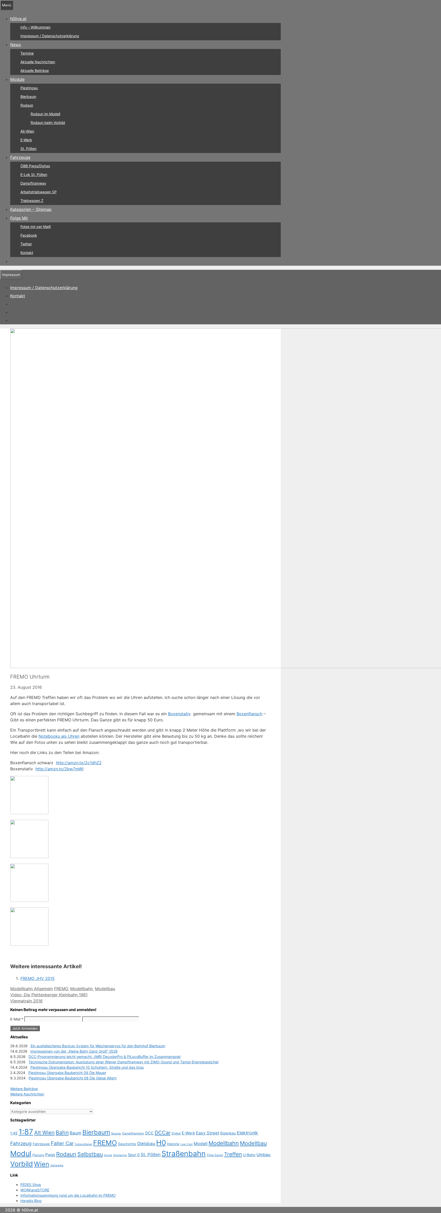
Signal (108, 1155)
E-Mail (16, 1019)
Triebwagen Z (31, 200)
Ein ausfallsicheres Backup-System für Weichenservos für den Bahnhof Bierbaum (98, 1046)
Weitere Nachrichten (27, 1094)
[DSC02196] (29, 944)
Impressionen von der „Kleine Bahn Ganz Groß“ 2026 (74, 1051)
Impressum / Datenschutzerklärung (49, 36)
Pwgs (50, 1154)
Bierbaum (28, 96)
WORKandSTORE (34, 1190)
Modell (200, 1143)
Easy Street (207, 1132)
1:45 (14, 1133)
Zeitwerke (56, 1165)
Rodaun (26, 105)
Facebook (28, 235)
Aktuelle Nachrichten (37, 62)
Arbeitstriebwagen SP (38, 192)
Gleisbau (146, 1143)
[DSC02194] (29, 856)
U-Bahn (249, 1155)
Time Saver (215, 1155)
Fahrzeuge (20, 157)
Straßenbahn (184, 1153)
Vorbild (21, 1164)
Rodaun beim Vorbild (48, 122)
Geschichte (127, 1144)
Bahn (62, 1132)
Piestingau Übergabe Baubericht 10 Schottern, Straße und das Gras (87, 1067)
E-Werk (26, 140)
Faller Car (62, 1143)
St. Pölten (28, 148)
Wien (41, 1164)
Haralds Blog (31, 1200)
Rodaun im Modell (45, 114)
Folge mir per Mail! (35, 226)
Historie (173, 1144)
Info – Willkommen (35, 27)
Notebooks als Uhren (59, 736)
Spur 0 (134, 1155)
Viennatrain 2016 (26, 1000)
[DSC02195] (29, 900)
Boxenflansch (249, 713)
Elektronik (247, 1132)
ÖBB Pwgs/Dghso (35, 166)
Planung (38, 1155)
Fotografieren (83, 1144)
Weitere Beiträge (24, 1089)
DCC (149, 1133)
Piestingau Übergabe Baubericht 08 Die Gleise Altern (73, 1078)
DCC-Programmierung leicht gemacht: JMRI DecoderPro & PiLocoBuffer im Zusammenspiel (104, 1056)
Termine (27, 53)
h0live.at (18, 18)
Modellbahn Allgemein (31, 988)
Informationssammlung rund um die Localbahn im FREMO (68, 1195)
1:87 (26, 1131)
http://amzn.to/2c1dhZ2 (79, 762)
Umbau (263, 1154)
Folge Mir (19, 218)
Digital (176, 1133)
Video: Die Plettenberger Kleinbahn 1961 (49, 994)
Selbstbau (90, 1154)
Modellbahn (81, 988)
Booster (116, 1133)
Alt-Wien (27, 131)
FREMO (61, 988)
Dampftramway (33, 183)
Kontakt (26, 252)
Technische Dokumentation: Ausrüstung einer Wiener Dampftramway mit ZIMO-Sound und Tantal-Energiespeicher (124, 1062)
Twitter (26, 244)
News (15, 44)
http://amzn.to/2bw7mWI (59, 768)
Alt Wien (44, 1132)
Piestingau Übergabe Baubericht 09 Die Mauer (67, 1072)
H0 (161, 1142)
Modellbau (105, 988)
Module (17, 79)
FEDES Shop (30, 1184)
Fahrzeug (21, 1143)
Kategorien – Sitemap (31, 209)
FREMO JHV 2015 (37, 978)
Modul (20, 1153)
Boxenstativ (179, 713)
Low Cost (186, 1144)
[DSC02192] (29, 812)
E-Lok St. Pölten (33, 174)
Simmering (120, 1155)
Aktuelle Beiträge (34, 70)
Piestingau (29, 88)
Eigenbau (228, 1133)
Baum (75, 1132)
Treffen (233, 1154)
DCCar (162, 1133)
